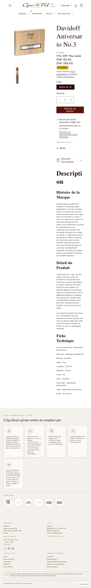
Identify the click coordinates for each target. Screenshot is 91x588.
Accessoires (8, 561)
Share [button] (63, 148)
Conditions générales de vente (57, 561)
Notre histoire (8, 566)
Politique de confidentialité (55, 564)
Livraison (50, 556)
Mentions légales (52, 566)
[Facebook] (5, 548)
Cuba (5, 556)
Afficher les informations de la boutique (68, 134)
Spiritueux (7, 564)
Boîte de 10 (65, 87)
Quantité (60, 93)
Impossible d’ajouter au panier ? (64, 142)
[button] (10, 5)
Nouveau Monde (9, 559)
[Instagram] (8, 548)
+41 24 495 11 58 (60, 528)
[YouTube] (12, 548)
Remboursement (52, 559)
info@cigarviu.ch (57, 533)
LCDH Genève (52, 5)
